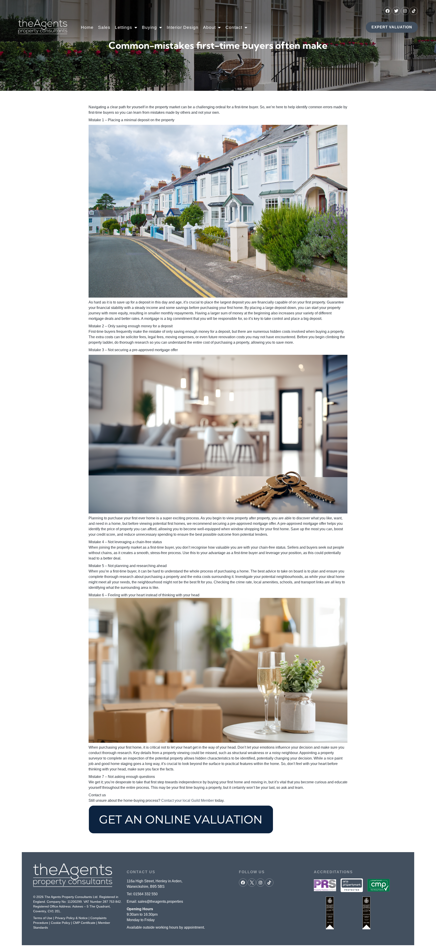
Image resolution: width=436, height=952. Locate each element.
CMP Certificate (84, 923)
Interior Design (182, 27)
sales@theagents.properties (160, 901)
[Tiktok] (414, 11)
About (209, 27)
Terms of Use (42, 918)
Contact (233, 27)
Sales (104, 27)
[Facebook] (388, 11)
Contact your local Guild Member (187, 800)
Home (87, 27)
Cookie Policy (60, 923)
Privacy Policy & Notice (71, 918)
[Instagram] (405, 11)
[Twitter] (396, 11)
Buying (149, 27)
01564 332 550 (145, 894)
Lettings (123, 27)
